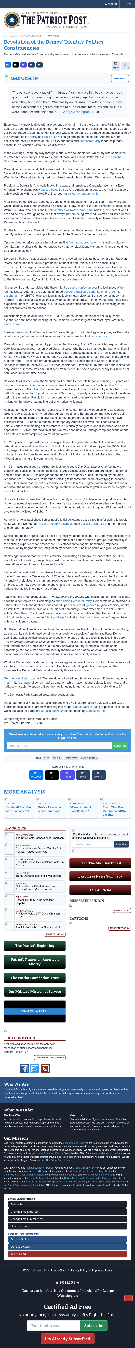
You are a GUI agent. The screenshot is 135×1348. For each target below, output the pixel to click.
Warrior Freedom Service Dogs (99, 1174)
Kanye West (81, 706)
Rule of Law (52, 136)
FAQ (25, 1270)
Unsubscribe (19, 1226)
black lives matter (97, 617)
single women (13, 324)
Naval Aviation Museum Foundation (26, 1185)
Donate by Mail (20, 1246)
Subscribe (120, 745)
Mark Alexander (24, 78)
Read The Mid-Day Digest (100, 863)
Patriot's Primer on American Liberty (35, 961)
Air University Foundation (73, 1181)
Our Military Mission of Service (35, 991)
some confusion (80, 287)
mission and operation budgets (106, 1153)
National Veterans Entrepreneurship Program (87, 1178)
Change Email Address (25, 1211)
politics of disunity (92, 523)
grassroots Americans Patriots (47, 1153)
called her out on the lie (83, 193)
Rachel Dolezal (73, 161)
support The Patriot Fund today (53, 1160)
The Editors (44, 803)
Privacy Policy (79, 1270)
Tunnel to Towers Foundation (43, 1178)
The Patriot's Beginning (34, 945)
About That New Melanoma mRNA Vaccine (114, 811)
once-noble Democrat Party (74, 601)
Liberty (32, 136)
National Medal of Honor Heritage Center (90, 1171)
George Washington (76, 112)
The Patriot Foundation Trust (35, 978)
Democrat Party (90, 140)
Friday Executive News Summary (50, 809)
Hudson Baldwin (111, 803)
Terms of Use (58, 1270)
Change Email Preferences (27, 1219)
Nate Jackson (13, 803)
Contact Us (39, 1270)
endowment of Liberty (74, 1142)
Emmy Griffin (77, 803)
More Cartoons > (119, 928)
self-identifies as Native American (70, 210)
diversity (38, 389)
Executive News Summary (100, 876)
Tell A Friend (100, 890)
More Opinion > (55, 934)
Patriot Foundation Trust (38, 1167)
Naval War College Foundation (108, 1181)
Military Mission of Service (86, 1167)
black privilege (55, 617)
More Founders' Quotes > (50, 1057)
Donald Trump (95, 710)
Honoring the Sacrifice (65, 1174)
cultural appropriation (83, 242)
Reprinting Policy (102, 1270)
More (21, 1097)
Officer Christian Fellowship (40, 1181)
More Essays (120, 78)
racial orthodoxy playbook (56, 523)
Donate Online (20, 1239)
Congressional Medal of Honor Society (24, 1174)
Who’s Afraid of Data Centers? (80, 809)
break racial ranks (48, 710)
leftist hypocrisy (97, 336)
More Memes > (121, 910)
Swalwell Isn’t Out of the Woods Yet (18, 809)
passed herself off (52, 189)
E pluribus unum (46, 393)
